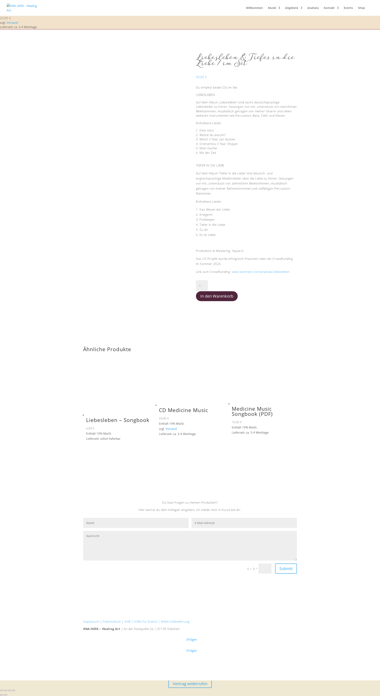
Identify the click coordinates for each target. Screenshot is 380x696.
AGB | (129, 621)
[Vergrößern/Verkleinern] (1, 690)
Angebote (291, 8)
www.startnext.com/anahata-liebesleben (261, 272)
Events (348, 8)
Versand (12, 23)
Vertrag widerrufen (190, 683)
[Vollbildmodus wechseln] (5, 690)
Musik (272, 8)
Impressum (91, 621)
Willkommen (254, 8)
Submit (286, 568)
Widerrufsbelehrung (175, 621)
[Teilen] (9, 690)
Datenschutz (112, 621)
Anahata (313, 8)
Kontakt (329, 8)
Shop (361, 8)
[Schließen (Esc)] (13, 690)
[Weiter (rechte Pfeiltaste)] (5, 694)
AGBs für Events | (147, 621)
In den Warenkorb (216, 296)
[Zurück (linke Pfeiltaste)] (1, 694)
